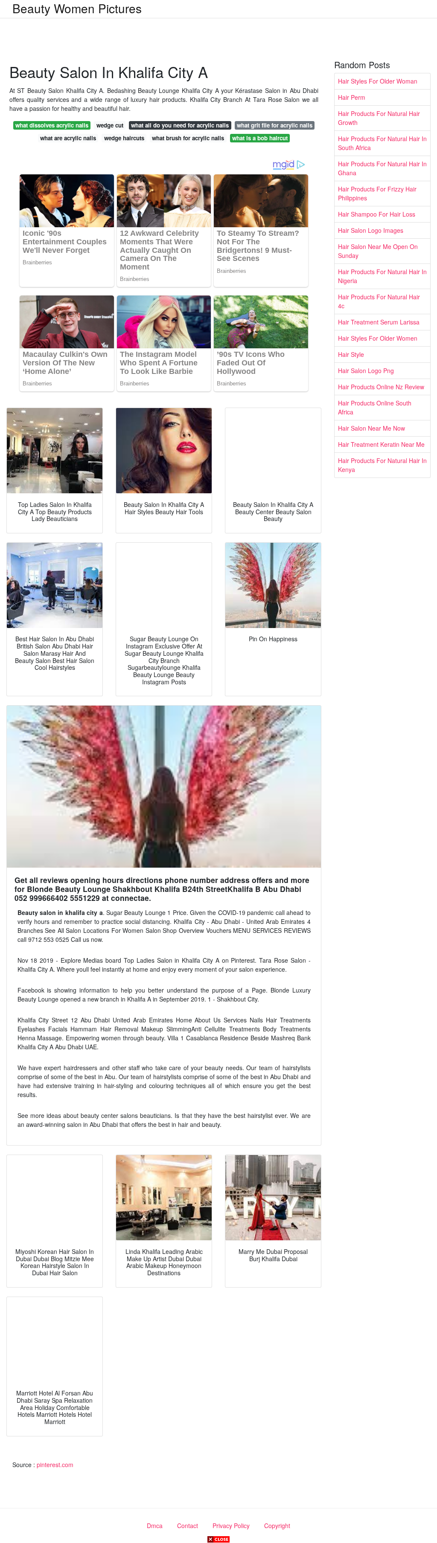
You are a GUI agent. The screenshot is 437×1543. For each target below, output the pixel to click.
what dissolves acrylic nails (51, 125)
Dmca (155, 1525)
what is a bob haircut (260, 138)
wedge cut (109, 125)
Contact (187, 1525)
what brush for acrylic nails (188, 138)
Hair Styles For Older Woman (377, 81)
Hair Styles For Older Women (377, 338)
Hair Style (351, 354)
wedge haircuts (124, 138)
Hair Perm (351, 97)
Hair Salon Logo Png (366, 370)
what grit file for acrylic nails (274, 125)
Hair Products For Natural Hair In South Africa (382, 143)
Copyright (277, 1525)
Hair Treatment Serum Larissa (379, 322)
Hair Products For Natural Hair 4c (379, 301)
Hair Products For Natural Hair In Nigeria (382, 276)
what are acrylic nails (68, 138)
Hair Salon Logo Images (370, 230)
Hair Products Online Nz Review (381, 386)
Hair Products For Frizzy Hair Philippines (377, 193)
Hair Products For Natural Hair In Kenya (382, 465)
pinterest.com (55, 1464)
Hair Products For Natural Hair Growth (379, 118)
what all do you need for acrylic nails (180, 125)
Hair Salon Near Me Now (371, 428)
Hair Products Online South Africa (374, 407)
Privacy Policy (231, 1525)
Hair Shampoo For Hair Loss (376, 214)
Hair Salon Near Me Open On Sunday (378, 251)
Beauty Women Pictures (77, 8)
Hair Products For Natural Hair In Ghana (382, 168)
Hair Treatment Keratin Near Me (381, 444)
